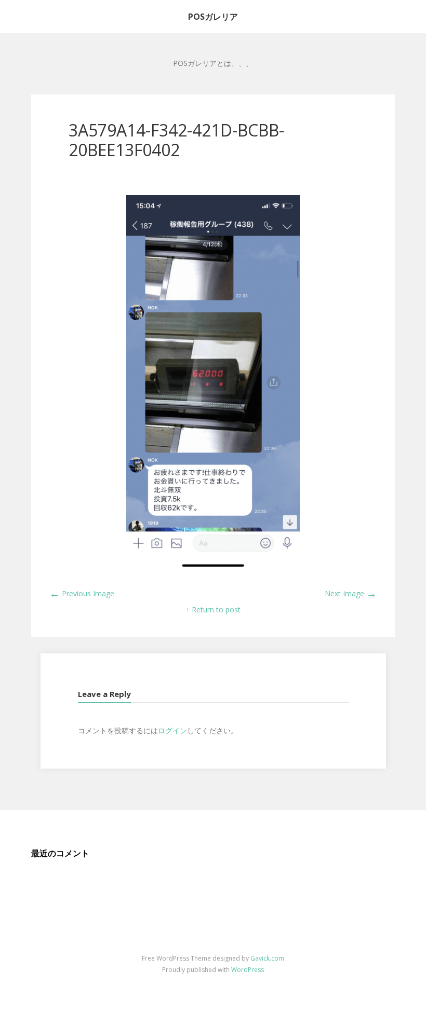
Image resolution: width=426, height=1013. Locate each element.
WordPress (247, 969)
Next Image (351, 593)
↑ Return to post (213, 609)
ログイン (172, 730)
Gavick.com (267, 958)
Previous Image (81, 593)
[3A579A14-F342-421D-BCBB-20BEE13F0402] (213, 567)
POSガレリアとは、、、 (213, 63)
